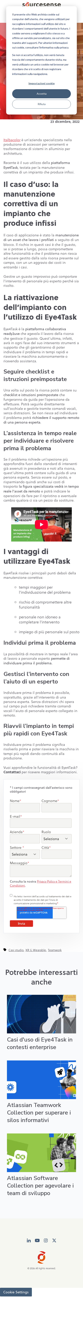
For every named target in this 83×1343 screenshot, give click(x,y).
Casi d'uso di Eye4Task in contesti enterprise (40, 1043)
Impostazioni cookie (42, 83)
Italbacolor (11, 139)
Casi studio (16, 950)
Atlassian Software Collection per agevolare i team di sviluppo (40, 1185)
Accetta (42, 93)
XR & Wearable (35, 950)
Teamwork (55, 950)
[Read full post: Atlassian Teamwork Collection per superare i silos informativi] (41, 1079)
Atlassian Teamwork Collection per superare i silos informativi (39, 1112)
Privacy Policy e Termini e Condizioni (40, 883)
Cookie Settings (16, 1292)
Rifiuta (42, 104)
